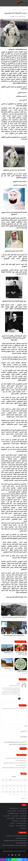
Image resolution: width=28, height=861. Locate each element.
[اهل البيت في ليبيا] (20, 3)
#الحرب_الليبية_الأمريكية (14, 808)
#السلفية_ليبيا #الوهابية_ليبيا (13, 813)
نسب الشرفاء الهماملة (8, 652)
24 (24, 794)
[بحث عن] (26, 3)
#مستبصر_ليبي (11, 825)
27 (13, 794)
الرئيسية (24, 9)
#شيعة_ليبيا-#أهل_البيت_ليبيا (21, 825)
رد (19, 698)
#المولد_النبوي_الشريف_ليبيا (21, 818)
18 (21, 791)
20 (14, 791)
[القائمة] (2, 3)
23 (2, 791)
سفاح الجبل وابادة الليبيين (21, 760)
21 (10, 791)
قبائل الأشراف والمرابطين (16, 9)
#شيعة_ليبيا (12, 823)
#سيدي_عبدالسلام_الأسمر (21, 823)
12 (17, 788)
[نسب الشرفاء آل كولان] (7, 662)
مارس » (22, 798)
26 (17, 794)
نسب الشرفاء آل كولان (8, 668)
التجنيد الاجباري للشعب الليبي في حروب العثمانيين (16, 758)
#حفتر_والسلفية (15, 820)
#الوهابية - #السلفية (10, 818)
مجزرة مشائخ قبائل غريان (21, 765)
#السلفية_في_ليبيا (23, 813)
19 (17, 791)
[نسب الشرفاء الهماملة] (7, 647)
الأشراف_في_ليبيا (23, 828)
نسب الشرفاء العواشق (22, 671)
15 (6, 788)
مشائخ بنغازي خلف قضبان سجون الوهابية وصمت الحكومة (14, 767)
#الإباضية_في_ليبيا (23, 808)
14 (10, 788)
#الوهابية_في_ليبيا (23, 820)
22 (6, 791)
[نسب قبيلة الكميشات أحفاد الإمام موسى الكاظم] (21, 647)
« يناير (26, 798)
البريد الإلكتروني (23, 731)
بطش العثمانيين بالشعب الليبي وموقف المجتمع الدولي (15, 763)
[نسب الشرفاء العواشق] (21, 664)
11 (21, 788)
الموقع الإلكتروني (23, 736)
